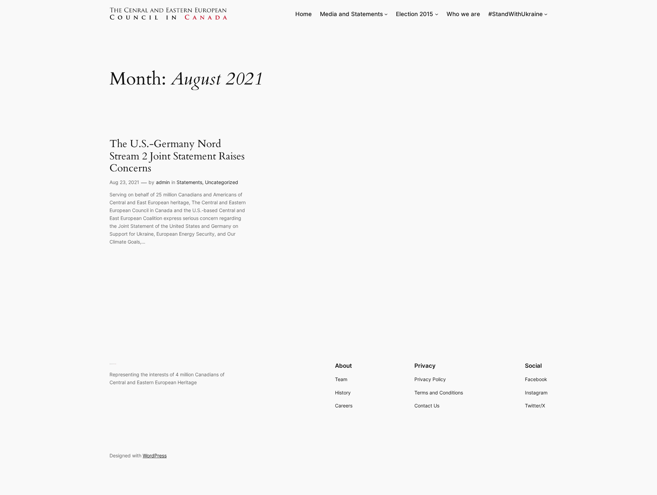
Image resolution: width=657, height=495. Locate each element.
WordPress (155, 455)
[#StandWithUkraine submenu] (546, 14)
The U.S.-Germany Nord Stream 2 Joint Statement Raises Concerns (177, 156)
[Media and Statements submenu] (386, 14)
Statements (189, 182)
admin (163, 182)
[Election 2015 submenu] (436, 14)
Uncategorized (221, 182)
